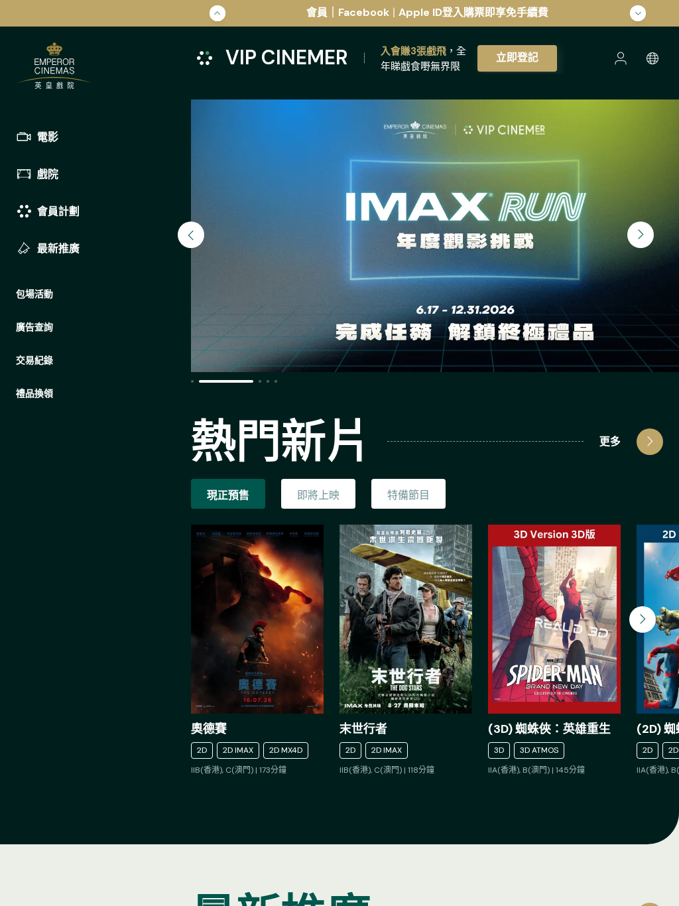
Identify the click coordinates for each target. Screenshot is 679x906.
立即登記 (517, 57)
